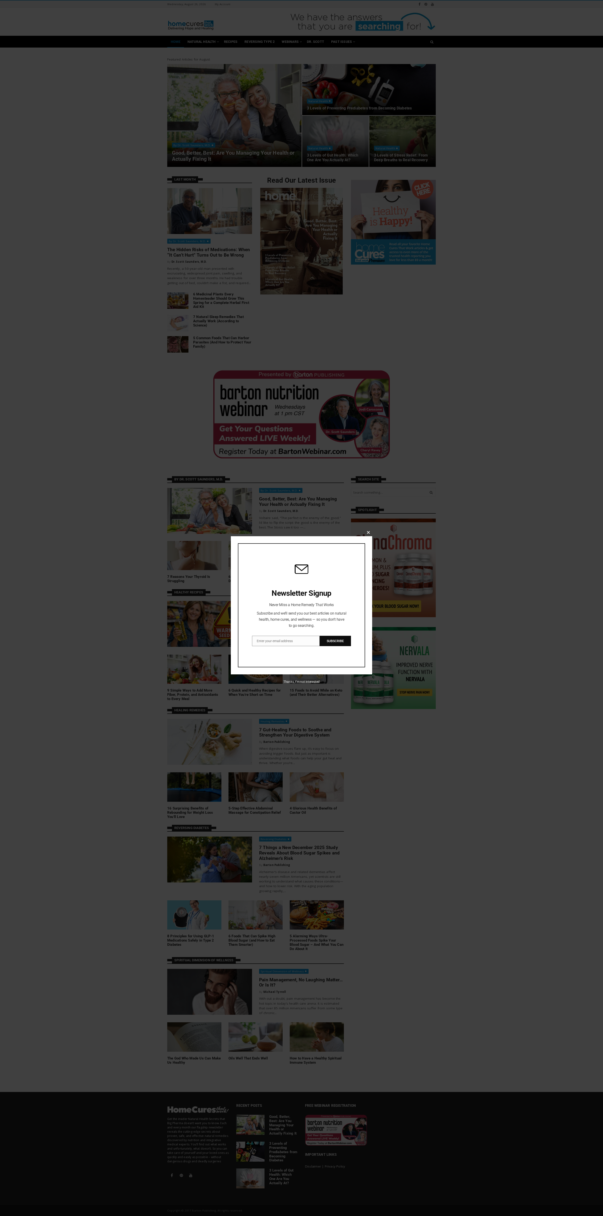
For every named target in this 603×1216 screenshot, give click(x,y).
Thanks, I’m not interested (301, 682)
